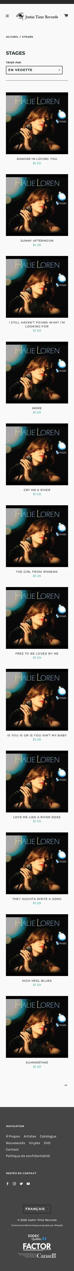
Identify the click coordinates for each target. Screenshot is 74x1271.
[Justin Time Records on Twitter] (21, 1183)
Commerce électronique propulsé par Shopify (37, 1225)
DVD (47, 1143)
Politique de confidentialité (28, 1156)
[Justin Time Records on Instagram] (14, 1183)
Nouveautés (15, 1143)
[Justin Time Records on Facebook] (7, 1183)
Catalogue (48, 1136)
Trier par (13, 62)
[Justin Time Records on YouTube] (28, 1183)
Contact (12, 1149)
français (35, 1209)
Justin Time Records (42, 1220)
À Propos (13, 1136)
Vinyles (34, 1143)
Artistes (30, 1136)
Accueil (12, 36)
